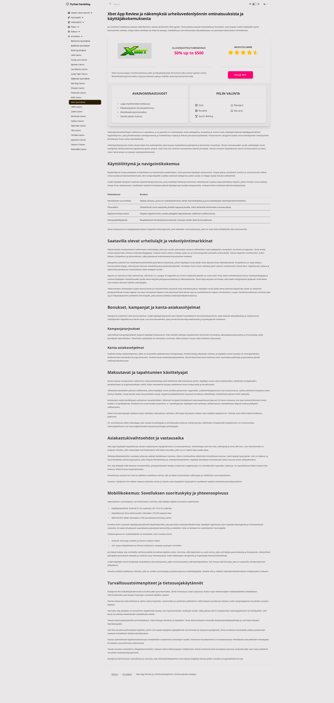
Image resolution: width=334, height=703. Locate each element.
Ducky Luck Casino (79, 60)
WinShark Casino (78, 116)
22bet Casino (76, 111)
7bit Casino (76, 130)
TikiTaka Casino (77, 135)
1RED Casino (76, 107)
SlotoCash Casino (78, 93)
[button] (265, 4)
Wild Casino (76, 97)
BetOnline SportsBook (80, 41)
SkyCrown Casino (78, 125)
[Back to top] (329, 698)
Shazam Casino (77, 88)
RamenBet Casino (78, 149)
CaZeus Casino (77, 121)
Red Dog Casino (78, 83)
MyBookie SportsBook (80, 78)
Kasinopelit (76, 17)
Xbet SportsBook (78, 102)
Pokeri (73, 27)
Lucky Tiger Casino (79, 74)
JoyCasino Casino (78, 140)
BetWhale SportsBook (80, 45)
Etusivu (115, 674)
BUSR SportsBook (78, 50)
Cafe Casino (76, 55)
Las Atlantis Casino (79, 69)
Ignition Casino (77, 64)
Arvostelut (127, 674)
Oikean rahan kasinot (80, 13)
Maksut (74, 31)
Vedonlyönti (76, 22)
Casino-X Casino (78, 144)
